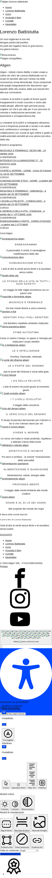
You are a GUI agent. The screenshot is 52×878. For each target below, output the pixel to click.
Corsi (8, 14)
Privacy (4, 566)
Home (8, 7)
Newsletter (11, 24)
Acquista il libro (13, 17)
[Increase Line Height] (4, 746)
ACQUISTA (6, 534)
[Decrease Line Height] (4, 758)
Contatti (9, 20)
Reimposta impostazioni (10, 854)
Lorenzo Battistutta (15, 10)
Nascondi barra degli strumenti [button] (13, 714)
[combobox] (26, 637)
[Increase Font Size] (4, 712)
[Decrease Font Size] (4, 724)
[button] (1, 646)
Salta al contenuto (10, 850)
